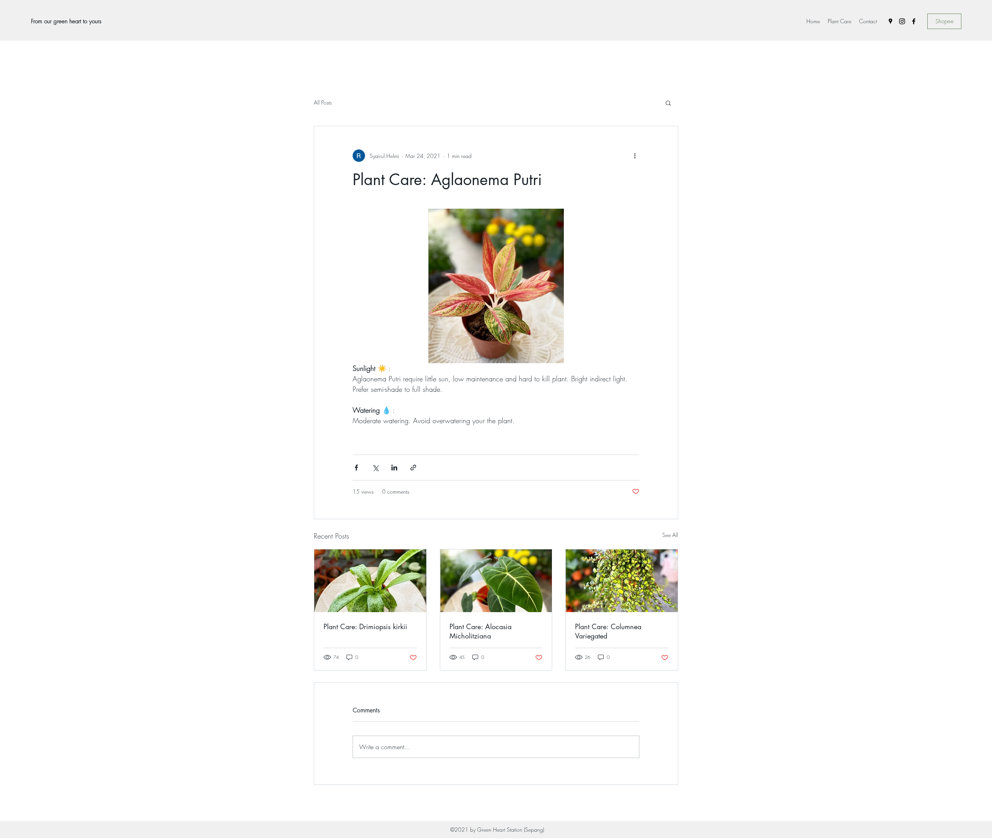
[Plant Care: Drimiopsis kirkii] (370, 580)
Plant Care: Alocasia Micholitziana (481, 631)
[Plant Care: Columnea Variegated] (622, 580)
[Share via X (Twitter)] (375, 467)
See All (670, 535)
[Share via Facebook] (356, 467)
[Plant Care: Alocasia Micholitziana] (496, 580)
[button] (668, 103)
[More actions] (634, 155)
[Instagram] (902, 21)
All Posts (323, 102)
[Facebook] (914, 21)
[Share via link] (413, 467)
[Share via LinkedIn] (394, 467)
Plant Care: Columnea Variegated (608, 631)
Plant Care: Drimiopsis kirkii (365, 626)
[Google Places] (890, 21)
